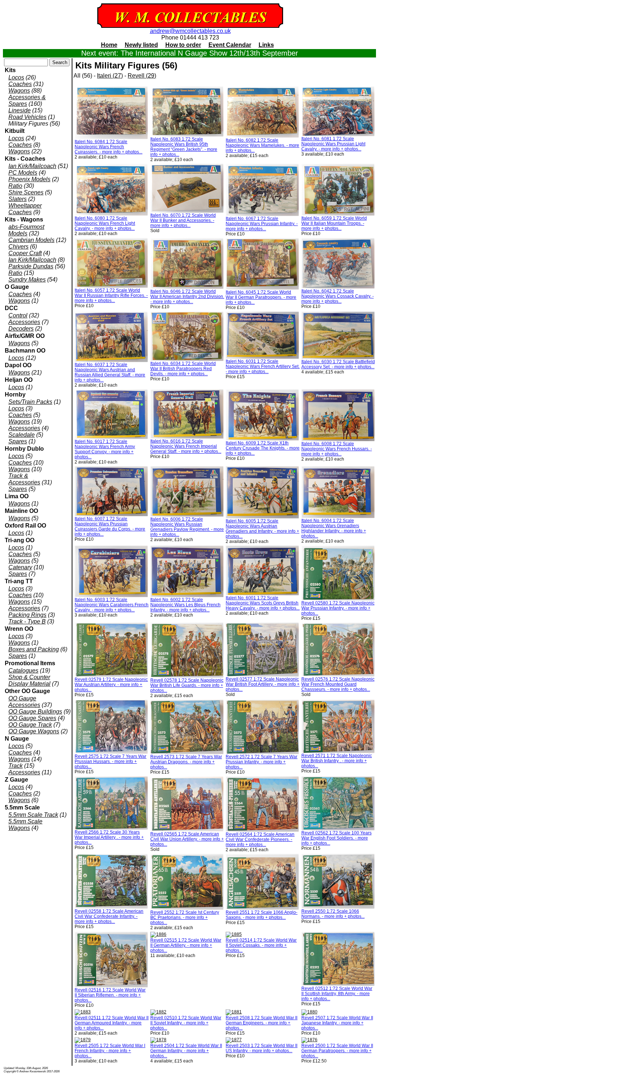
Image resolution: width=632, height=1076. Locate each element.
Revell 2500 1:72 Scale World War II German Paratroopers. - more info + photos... (337, 1050)
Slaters (17, 199)
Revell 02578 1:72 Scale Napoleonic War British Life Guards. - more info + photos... (186, 685)
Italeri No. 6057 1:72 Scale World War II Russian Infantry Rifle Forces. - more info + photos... (111, 295)
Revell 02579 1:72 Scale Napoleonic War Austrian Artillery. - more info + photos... (111, 684)
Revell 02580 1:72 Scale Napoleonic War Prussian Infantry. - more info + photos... (338, 608)
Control (17, 315)
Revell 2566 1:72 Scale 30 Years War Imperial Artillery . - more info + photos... (109, 837)
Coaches (20, 84)
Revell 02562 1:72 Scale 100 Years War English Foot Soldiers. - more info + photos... (336, 838)
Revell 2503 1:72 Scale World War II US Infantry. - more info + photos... (261, 1048)
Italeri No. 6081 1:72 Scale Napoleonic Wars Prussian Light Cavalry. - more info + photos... (333, 144)
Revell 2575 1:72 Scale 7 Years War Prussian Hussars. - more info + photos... (110, 761)
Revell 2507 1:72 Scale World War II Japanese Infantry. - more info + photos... (337, 1023)
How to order (183, 45)
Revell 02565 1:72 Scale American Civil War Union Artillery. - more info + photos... (187, 839)
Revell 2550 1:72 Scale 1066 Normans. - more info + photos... (333, 914)
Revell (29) (142, 75)
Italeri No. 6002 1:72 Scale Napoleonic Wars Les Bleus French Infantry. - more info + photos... (185, 605)
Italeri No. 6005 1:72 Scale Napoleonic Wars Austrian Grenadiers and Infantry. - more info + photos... (262, 528)
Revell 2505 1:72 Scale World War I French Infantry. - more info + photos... (110, 1050)
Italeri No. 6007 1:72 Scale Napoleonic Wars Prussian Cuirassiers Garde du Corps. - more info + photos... (110, 526)
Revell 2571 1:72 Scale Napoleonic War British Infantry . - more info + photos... (336, 760)
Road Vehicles (27, 117)
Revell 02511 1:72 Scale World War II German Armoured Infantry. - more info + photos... (111, 1023)
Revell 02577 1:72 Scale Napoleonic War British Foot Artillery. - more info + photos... (263, 684)
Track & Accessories (24, 479)
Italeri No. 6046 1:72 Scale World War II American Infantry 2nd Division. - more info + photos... (187, 296)
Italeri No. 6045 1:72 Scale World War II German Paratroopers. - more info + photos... (261, 297)
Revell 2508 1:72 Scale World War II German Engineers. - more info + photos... (261, 1023)
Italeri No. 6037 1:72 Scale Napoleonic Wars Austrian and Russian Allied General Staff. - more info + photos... (110, 372)
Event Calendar (229, 45)
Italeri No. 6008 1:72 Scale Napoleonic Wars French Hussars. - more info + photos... (336, 449)
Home (109, 45)
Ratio (15, 186)
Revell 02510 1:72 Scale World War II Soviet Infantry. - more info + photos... (185, 1023)
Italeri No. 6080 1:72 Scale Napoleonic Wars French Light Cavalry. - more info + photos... (105, 223)
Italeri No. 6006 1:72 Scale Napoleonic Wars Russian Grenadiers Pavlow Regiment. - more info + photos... (187, 527)
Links (266, 45)
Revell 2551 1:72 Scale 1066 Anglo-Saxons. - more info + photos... (261, 915)
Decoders (21, 328)
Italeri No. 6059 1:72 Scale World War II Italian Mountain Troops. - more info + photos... (334, 223)
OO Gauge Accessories (24, 701)
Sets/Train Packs (30, 402)
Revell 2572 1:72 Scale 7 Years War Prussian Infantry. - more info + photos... (261, 762)
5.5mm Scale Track (33, 815)
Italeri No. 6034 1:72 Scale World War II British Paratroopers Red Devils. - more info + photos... (183, 368)
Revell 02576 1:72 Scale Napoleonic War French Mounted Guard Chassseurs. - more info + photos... (338, 684)
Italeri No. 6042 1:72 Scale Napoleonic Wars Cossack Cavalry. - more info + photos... (337, 296)
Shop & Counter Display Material (29, 680)
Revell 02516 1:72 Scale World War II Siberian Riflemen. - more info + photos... (110, 995)
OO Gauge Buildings (35, 711)
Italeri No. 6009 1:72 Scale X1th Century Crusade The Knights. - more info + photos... (263, 448)
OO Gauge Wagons (33, 731)
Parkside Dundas (30, 266)
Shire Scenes (26, 192)
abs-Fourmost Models (26, 230)
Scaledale (21, 435)
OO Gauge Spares (32, 718)
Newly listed (141, 45)
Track (15, 766)
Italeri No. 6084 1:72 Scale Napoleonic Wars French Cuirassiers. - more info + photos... (108, 146)
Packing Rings (27, 615)
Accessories (24, 322)
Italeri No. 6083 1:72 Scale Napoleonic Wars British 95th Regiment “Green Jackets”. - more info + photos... (183, 147)
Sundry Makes (27, 279)
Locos (16, 77)
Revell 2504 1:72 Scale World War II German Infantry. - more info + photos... (186, 1050)
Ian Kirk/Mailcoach (32, 166)
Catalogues (23, 670)
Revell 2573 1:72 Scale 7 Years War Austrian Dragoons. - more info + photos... (186, 762)
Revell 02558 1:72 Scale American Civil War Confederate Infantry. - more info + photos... (109, 916)
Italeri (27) (110, 75)
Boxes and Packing (33, 649)
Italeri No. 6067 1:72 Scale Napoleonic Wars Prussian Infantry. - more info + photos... (262, 223)
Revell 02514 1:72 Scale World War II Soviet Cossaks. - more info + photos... (261, 945)
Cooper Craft (25, 253)
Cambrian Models (31, 240)
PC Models (22, 173)
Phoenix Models (29, 179)
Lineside (19, 110)
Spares (17, 441)
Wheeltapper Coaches (25, 208)
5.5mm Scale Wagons (25, 824)
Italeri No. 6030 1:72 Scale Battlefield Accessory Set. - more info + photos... (338, 364)
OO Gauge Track (30, 725)
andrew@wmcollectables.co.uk (190, 31)
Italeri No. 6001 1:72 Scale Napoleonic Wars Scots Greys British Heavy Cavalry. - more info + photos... (263, 603)
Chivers (18, 246)
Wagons (19, 91)
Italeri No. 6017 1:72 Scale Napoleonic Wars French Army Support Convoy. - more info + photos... (105, 449)
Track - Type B (27, 621)
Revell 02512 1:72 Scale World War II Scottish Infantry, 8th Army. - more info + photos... (336, 993)
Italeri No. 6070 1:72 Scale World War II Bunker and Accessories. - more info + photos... (183, 220)
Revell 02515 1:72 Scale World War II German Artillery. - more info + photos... (185, 945)
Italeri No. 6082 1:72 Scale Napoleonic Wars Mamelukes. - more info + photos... (262, 145)
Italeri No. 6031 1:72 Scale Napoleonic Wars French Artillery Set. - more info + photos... (263, 366)
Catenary (20, 567)
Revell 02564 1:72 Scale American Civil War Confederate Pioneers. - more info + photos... (260, 839)
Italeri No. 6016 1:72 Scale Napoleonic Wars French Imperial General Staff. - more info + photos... (185, 446)
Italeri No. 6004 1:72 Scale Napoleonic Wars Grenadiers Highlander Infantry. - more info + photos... (333, 528)
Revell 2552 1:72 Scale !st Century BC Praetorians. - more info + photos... (184, 917)
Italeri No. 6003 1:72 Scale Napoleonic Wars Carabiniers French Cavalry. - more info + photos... (111, 605)
